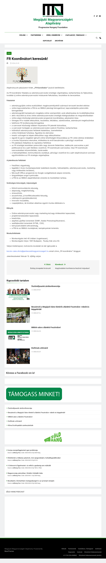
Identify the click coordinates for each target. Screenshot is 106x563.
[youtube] (99, 16)
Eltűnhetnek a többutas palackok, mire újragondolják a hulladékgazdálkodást (34, 458)
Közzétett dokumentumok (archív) (90, 555)
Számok (79, 552)
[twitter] (96, 16)
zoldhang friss (16, 452)
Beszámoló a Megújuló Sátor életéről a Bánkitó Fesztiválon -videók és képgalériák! (36, 413)
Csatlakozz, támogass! (74, 35)
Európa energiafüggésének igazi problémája (23, 450)
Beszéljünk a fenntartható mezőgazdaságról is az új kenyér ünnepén (31, 481)
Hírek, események (53, 35)
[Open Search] (97, 38)
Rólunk (22, 35)
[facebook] (94, 16)
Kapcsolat (47, 41)
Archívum (59, 41)
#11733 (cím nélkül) (70, 555)
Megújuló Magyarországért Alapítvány (53, 21)
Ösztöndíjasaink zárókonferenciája (45, 286)
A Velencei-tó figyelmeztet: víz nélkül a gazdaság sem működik (29, 465)
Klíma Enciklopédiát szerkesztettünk (20, 425)
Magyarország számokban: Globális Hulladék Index (25, 473)
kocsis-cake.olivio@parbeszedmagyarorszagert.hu (28, 251)
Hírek (9, 53)
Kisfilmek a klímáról (39, 348)
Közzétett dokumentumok (92, 552)
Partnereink (36, 35)
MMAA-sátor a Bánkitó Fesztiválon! (46, 327)
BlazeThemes (9, 551)
